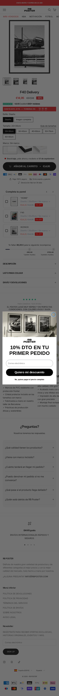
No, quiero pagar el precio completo (29, 380)
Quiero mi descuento (29, 372)
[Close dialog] (53, 314)
